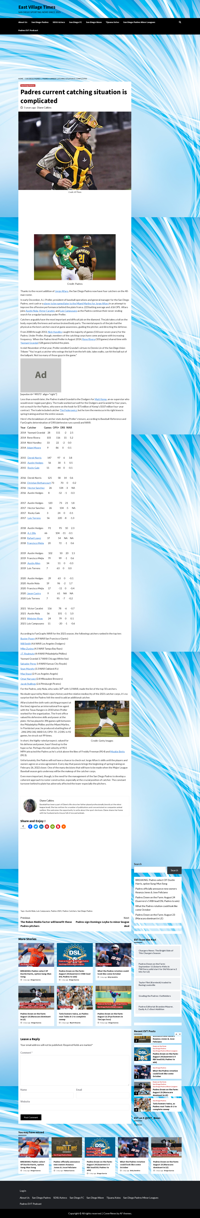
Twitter (138, 1124)
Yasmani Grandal (29, 342)
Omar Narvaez (28, 678)
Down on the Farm (66, 961)
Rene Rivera (88, 339)
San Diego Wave (94, 22)
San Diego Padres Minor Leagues (139, 22)
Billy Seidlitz (113, 977)
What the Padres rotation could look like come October (113, 972)
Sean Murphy (27, 668)
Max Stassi (26, 673)
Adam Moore (34, 447)
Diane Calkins (44, 107)
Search (138, 864)
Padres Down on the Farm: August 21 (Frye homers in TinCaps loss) (110, 1016)
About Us (22, 22)
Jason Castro (34, 593)
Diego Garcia (36, 980)
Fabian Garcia (69, 1171)
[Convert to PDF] (58, 826)
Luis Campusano (68, 310)
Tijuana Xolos (112, 22)
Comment (26, 1052)
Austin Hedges (35, 462)
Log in (23, 1190)
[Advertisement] (100, 55)
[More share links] (63, 826)
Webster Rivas (35, 618)
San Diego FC (75, 22)
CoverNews (110, 1213)
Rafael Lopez (34, 538)
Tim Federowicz (68, 410)
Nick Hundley (55, 331)
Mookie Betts (117, 751)
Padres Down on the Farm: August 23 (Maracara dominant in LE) (35, 1016)
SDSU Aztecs (59, 22)
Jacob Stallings (28, 683)
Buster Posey (27, 638)
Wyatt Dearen (75, 1023)
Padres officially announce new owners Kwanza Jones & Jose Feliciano (156, 890)
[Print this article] (52, 826)
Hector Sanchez (35, 487)
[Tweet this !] (36, 826)
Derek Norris (34, 457)
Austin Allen (33, 563)
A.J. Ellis (31, 533)
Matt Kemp (101, 399)
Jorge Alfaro (61, 291)
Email (79, 1089)
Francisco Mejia (35, 543)
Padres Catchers (69, 911)
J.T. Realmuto (27, 653)
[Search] (180, 22)
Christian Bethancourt (39, 482)
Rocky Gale (33, 467)
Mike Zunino (27, 648)
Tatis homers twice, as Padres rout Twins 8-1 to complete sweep (73, 1016)
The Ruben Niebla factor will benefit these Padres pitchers (46, 922)
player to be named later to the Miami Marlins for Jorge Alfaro (76, 303)
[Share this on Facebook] (30, 826)
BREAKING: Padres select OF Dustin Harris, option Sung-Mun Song (35, 974)
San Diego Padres (40, 22)
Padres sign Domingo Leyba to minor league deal (102, 922)
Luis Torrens (34, 517)
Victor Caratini (47, 310)
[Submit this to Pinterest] (47, 826)
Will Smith (25, 643)
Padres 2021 (56, 911)
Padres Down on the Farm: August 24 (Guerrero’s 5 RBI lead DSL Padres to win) (74, 974)
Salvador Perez (28, 663)
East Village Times (36, 7)
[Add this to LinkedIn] (41, 826)
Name (23, 1089)
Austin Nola (32, 310)
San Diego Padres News (62, 1155)
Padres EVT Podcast (28, 30)
